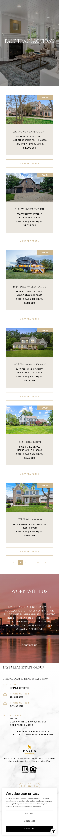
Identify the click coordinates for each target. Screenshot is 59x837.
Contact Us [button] (29, 645)
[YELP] (37, 786)
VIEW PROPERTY (29, 163)
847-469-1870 (16, 706)
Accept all (29, 829)
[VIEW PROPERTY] (29, 161)
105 (37, 562)
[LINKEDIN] (29, 786)
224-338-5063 (16, 697)
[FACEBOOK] (22, 786)
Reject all (29, 813)
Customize (29, 821)
